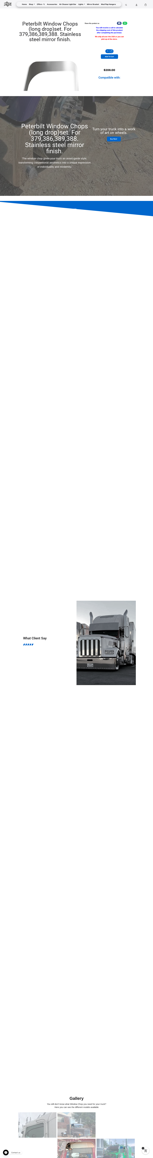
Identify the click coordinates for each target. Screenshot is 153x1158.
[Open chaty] (6, 1152)
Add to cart (109, 57)
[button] (119, 23)
